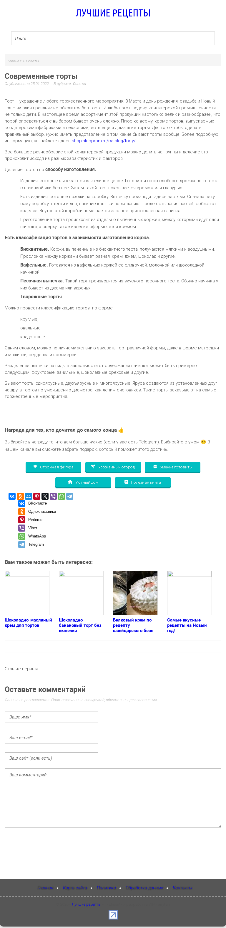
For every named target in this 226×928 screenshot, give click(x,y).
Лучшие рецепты (113, 13)
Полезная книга (145, 482)
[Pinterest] (36, 496)
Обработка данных (144, 887)
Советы (79, 83)
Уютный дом (86, 482)
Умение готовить (175, 466)
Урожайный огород (116, 466)
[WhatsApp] (61, 496)
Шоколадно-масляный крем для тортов (28, 622)
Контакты (182, 887)
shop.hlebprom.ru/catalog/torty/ (104, 140)
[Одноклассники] (20, 496)
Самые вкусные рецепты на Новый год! (187, 625)
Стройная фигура (56, 466)
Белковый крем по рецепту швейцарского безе (133, 625)
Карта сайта (75, 887)
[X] (45, 496)
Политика (106, 887)
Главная (45, 887)
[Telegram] (69, 496)
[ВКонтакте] (12, 496)
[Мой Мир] (28, 496)
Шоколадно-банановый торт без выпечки (80, 625)
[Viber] (53, 496)
